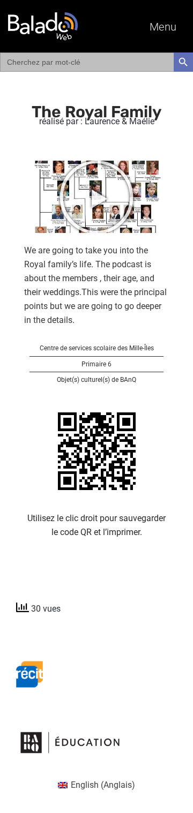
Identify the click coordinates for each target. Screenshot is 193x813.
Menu (163, 26)
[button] (96, 197)
